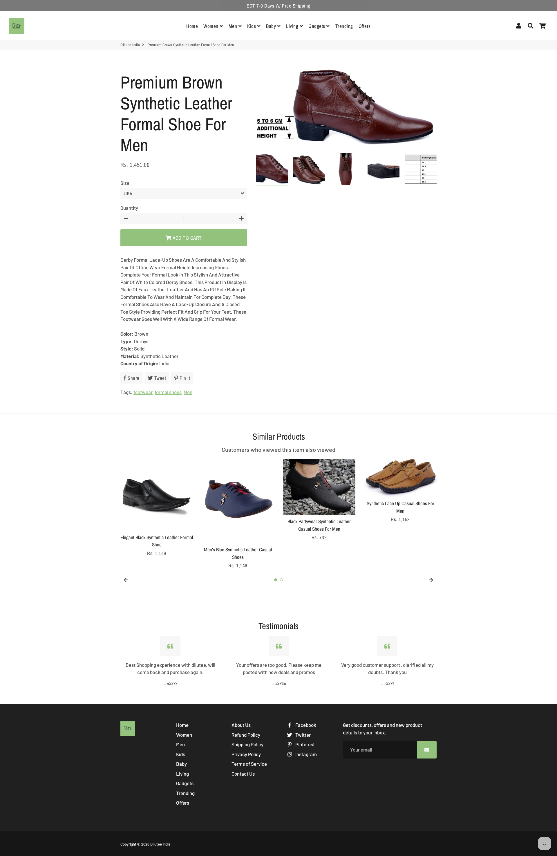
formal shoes (168, 392)
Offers (365, 26)
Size (124, 183)
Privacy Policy (246, 754)
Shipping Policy (247, 744)
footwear (143, 392)
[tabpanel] (156, 508)
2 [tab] (281, 579)
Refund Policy (246, 735)
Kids (252, 26)
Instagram (305, 754)
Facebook (305, 725)
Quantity (129, 208)
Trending (344, 26)
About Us (241, 725)
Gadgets (317, 26)
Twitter (302, 735)
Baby (271, 26)
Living (293, 26)
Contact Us (243, 773)
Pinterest (304, 744)
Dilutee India (130, 44)
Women (211, 26)
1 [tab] (275, 579)
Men (233, 26)
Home (192, 26)
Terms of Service (249, 764)
